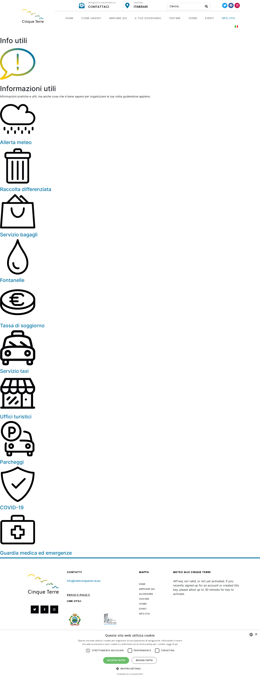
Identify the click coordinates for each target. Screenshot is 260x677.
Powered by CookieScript (130, 674)
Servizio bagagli (18, 235)
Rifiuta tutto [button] (144, 660)
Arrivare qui (118, 18)
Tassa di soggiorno (22, 326)
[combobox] (251, 634)
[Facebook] (231, 5)
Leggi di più (172, 644)
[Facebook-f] (44, 609)
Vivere (193, 18)
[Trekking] (127, 5)
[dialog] (130, 653)
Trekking (138, 2)
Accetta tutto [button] (116, 660)
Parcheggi (12, 462)
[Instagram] (237, 5)
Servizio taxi (14, 371)
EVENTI (209, 18)
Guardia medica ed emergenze (36, 553)
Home (69, 18)
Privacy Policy (78, 595)
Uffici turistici (15, 417)
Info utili (228, 18)
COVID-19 (12, 508)
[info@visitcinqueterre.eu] (82, 5)
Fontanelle (12, 280)
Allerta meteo (16, 142)
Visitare (175, 18)
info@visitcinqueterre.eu (102, 2)
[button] (130, 668)
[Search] (206, 6)
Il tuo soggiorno (148, 18)
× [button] (256, 634)
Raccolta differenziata (25, 189)
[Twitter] (224, 5)
